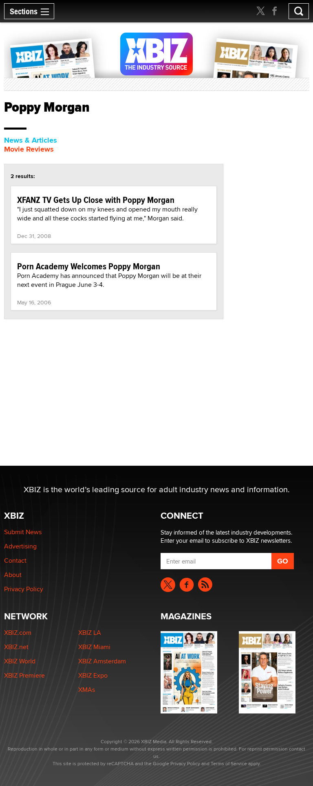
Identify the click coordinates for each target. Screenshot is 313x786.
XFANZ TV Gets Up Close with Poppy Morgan (95, 199)
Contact (15, 560)
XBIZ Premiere (24, 675)
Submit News (23, 532)
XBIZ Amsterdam (102, 661)
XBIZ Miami (94, 647)
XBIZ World (19, 661)
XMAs (86, 689)
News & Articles (30, 140)
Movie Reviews (29, 149)
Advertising (20, 546)
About (13, 574)
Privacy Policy (23, 589)
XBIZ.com (17, 632)
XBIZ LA (89, 632)
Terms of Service (229, 763)
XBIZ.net (16, 647)
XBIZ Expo (93, 675)
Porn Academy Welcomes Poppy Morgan (88, 266)
